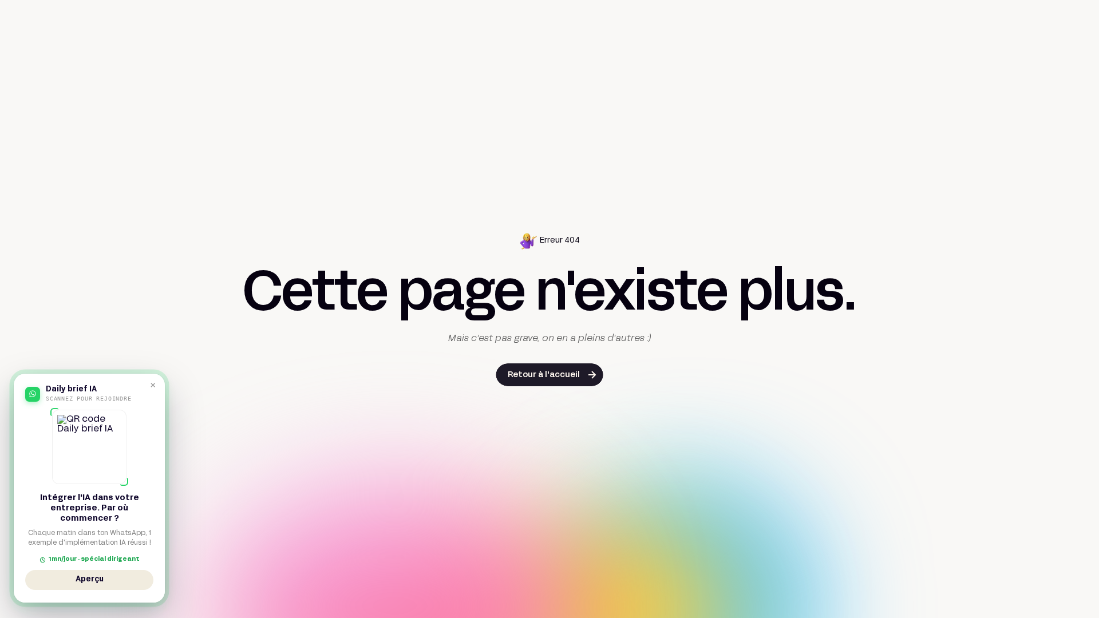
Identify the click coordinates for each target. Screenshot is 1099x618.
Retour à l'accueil (544, 375)
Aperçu (90, 581)
